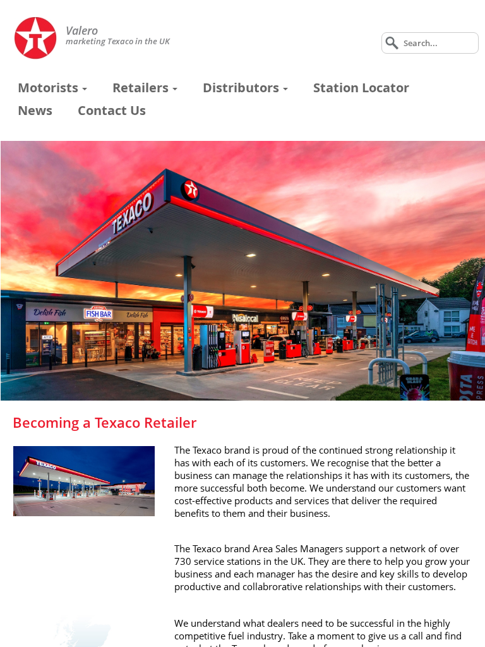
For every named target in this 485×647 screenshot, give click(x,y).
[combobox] (430, 43)
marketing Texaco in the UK (118, 36)
